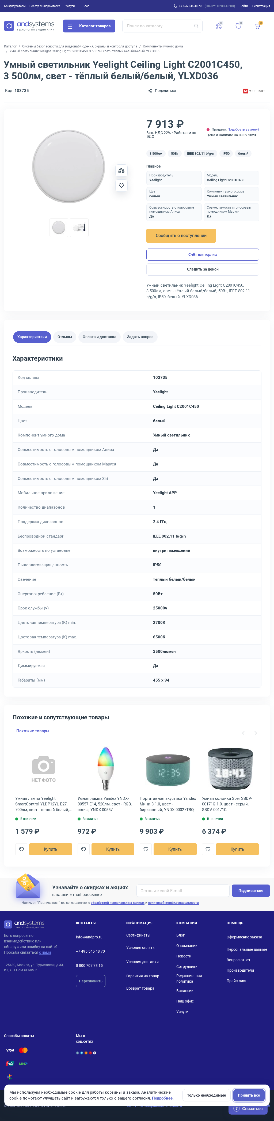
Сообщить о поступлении (181, 235)
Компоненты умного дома (163, 46)
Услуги (70, 6)
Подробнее (162, 1098)
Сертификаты (138, 935)
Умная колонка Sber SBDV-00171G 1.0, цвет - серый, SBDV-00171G (227, 804)
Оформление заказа (244, 937)
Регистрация (261, 6)
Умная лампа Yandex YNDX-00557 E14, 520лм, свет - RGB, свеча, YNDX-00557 (105, 804)
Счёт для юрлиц (202, 254)
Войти (244, 6)
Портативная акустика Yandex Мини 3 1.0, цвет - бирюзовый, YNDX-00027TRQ (168, 804)
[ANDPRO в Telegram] (81, 1053)
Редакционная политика (189, 978)
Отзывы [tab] (65, 337)
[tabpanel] (137, 520)
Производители (240, 970)
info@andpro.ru (89, 937)
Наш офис (185, 1001)
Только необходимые (206, 1095)
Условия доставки (142, 962)
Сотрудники (186, 966)
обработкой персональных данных (117, 903)
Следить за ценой (203, 269)
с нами (45, 952)
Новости (183, 956)
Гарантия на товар (142, 976)
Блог (86, 6)
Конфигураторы (15, 6)
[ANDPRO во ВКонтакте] (77, 1053)
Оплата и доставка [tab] (99, 337)
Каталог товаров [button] (95, 26)
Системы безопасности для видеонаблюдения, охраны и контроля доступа (79, 46)
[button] (218, 26)
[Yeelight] (254, 91)
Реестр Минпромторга (44, 6)
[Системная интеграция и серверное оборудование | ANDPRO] (29, 26)
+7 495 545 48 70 (190, 6)
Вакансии (184, 991)
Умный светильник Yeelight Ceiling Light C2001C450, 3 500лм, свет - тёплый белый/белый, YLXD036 (84, 51)
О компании (186, 946)
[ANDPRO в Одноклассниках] (86, 1053)
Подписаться (250, 890)
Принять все (249, 1095)
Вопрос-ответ (238, 960)
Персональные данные (247, 949)
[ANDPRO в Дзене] (94, 1053)
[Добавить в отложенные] (121, 185)
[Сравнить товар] (121, 170)
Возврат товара (140, 988)
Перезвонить (90, 981)
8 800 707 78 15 (89, 965)
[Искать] (196, 26)
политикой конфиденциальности (173, 903)
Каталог (10, 46)
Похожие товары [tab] (32, 730)
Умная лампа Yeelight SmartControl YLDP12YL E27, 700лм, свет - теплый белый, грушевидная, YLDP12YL (42, 804)
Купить (50, 849)
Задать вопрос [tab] (140, 337)
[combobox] (162, 26)
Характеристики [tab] (32, 337)
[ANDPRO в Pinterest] (90, 1053)
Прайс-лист (237, 981)
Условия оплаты (140, 947)
